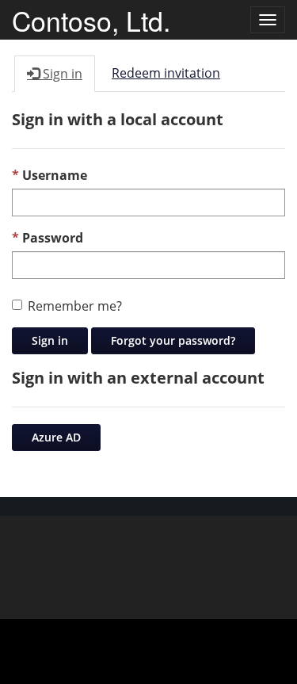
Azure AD (56, 437)
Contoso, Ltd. (91, 20)
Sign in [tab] (61, 73)
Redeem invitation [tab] (166, 73)
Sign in (50, 340)
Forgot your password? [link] (173, 340)
